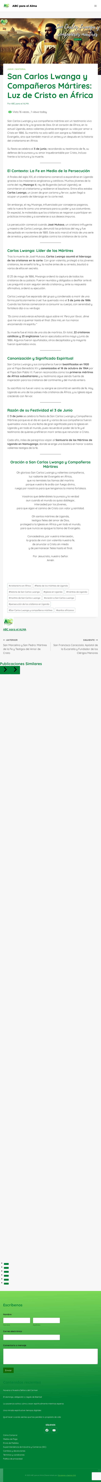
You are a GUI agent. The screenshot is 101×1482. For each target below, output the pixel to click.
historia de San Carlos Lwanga (24, 592)
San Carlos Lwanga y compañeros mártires (30, 610)
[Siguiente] (15, 670)
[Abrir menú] (95, 6)
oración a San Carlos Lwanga (59, 598)
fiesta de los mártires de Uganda (51, 585)
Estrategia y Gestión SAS (67, 1475)
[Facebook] (47, 1430)
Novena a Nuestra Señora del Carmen (20, 1390)
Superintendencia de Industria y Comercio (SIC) (24, 1447)
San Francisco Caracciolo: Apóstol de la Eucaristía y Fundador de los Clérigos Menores (75, 647)
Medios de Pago (10, 1439)
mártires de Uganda (76, 592)
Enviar (8, 1370)
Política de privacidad (12, 1458)
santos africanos (65, 610)
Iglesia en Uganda (53, 592)
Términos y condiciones (13, 1455)
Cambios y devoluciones (14, 1451)
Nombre (6, 1325)
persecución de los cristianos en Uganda (29, 604)
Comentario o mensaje (14, 1345)
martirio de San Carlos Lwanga (24, 598)
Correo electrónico (13, 1331)
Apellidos (36, 1325)
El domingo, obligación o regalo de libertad (22, 1397)
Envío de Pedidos (11, 1443)
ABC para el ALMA (14, 629)
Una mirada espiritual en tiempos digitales (22, 1410)
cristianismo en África (20, 585)
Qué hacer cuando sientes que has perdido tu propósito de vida (32, 1417)
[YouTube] (54, 1430)
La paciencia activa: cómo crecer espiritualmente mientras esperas (33, 1403)
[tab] (6, 1264)
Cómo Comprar (10, 1435)
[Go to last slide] (5, 670)
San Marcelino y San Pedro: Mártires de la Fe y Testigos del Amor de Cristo (25, 647)
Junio (10, 69)
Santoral (20, 69)
